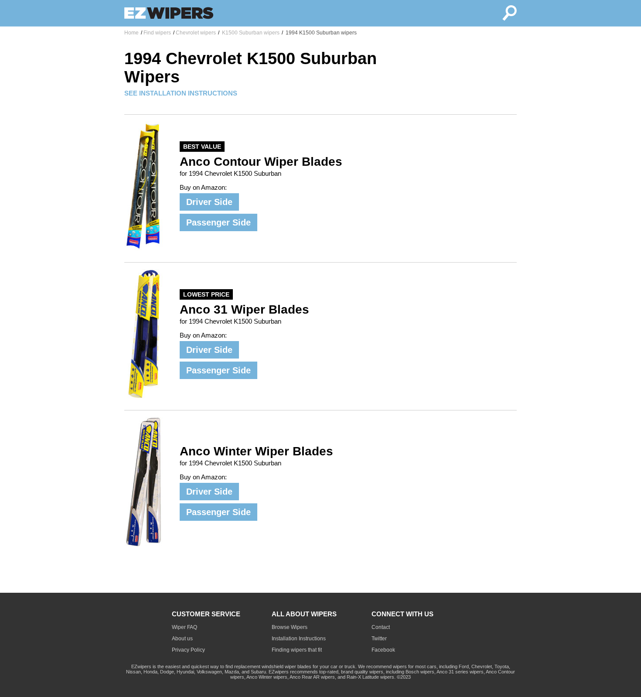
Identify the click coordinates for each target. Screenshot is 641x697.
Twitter (379, 639)
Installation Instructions (299, 639)
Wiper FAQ (184, 627)
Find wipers (157, 33)
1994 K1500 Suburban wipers (320, 33)
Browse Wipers (289, 627)
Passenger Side (218, 222)
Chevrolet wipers (196, 33)
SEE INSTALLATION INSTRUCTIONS (180, 93)
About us (182, 639)
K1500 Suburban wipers (250, 33)
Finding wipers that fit (297, 650)
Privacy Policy (188, 650)
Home (131, 33)
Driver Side (209, 202)
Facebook (383, 650)
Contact (381, 627)
